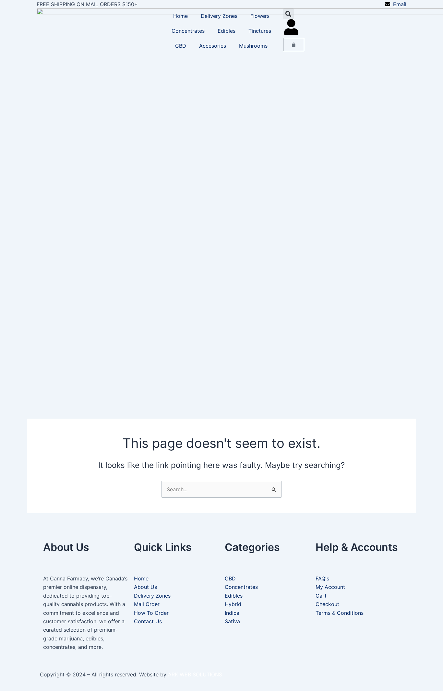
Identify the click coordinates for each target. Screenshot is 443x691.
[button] (288, 13)
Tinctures (259, 31)
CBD (180, 45)
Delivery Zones (219, 16)
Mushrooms (253, 45)
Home (180, 16)
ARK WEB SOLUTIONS (195, 674)
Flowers (259, 16)
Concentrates (188, 31)
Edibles (226, 31)
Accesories (212, 45)
